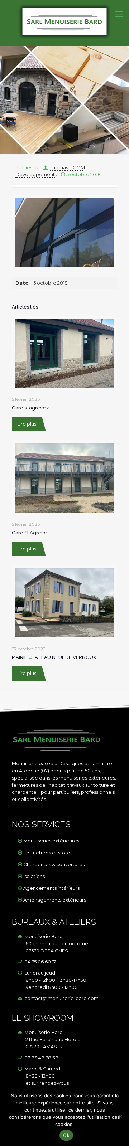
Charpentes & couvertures (54, 864)
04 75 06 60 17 (39, 962)
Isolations (34, 876)
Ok (66, 1135)
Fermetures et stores (47, 852)
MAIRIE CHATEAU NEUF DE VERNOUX (54, 657)
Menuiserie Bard (55, 943)
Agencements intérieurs (51, 888)
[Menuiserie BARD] (64, 23)
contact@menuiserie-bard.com (61, 998)
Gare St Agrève (29, 532)
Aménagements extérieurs (54, 900)
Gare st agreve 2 (30, 408)
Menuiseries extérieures (51, 841)
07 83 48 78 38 (40, 1057)
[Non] (120, 1116)
